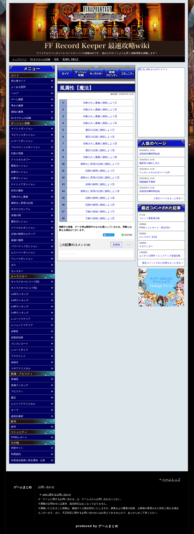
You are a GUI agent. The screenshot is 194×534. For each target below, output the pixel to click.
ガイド (65, 73)
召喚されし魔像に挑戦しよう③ (100, 116)
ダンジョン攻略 (80, 73)
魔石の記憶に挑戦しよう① (100, 130)
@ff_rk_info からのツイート (153, 69)
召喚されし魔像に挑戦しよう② (100, 109)
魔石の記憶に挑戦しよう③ (100, 150)
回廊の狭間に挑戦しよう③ (100, 198)
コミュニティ (127, 73)
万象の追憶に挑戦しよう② (100, 218)
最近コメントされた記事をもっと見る (161, 262)
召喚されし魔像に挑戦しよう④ (100, 123)
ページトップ (171, 479)
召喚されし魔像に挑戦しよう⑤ (100, 143)
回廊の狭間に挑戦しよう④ (100, 204)
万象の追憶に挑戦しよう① (100, 211)
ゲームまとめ (108, 526)
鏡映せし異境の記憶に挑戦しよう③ (100, 191)
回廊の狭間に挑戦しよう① (100, 170)
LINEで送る (127, 234)
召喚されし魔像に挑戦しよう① (100, 102)
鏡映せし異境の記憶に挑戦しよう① (100, 164)
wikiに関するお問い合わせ (56, 494)
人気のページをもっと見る (167, 198)
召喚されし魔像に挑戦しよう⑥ (100, 157)
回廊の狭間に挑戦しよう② (100, 184)
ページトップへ (145, 314)
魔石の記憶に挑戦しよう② (100, 136)
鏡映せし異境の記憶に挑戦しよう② (100, 177)
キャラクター (96, 73)
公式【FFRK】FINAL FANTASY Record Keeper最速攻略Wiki (97, 46)
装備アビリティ (111, 73)
